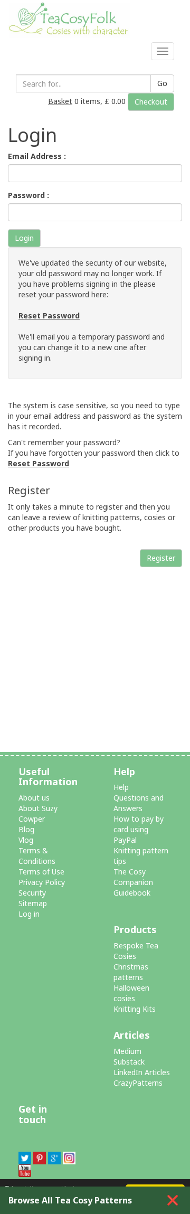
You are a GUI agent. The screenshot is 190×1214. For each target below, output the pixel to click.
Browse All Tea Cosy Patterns (70, 1200)
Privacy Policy (41, 882)
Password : (28, 195)
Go (162, 83)
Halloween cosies (131, 993)
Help (121, 787)
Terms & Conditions (36, 855)
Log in (29, 914)
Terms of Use (41, 872)
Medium (127, 1051)
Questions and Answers (138, 803)
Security (32, 893)
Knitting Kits (134, 1009)
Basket (60, 101)
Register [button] (161, 558)
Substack (129, 1062)
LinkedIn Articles (141, 1072)
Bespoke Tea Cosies (135, 950)
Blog (26, 829)
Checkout (151, 102)
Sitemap (32, 903)
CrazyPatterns (138, 1083)
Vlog (25, 840)
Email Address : (37, 156)
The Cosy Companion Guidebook (133, 882)
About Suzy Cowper (38, 813)
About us (34, 798)
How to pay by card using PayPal (138, 829)
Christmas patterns (130, 972)
